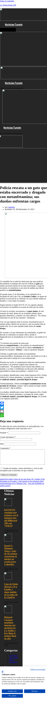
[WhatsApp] (23, 415)
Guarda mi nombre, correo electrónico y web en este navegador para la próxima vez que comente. (21, 469)
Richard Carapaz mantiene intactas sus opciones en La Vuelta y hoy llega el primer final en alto (10, 628)
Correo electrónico (8, 437)
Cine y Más (13, 658)
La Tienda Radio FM (8, 5)
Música (12, 660)
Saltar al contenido (7, 1)
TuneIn (19, 24)
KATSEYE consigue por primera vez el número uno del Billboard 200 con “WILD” (11, 518)
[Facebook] (23, 404)
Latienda (11, 207)
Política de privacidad (37, 669)
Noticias (9, 24)
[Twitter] (23, 407)
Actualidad (13, 656)
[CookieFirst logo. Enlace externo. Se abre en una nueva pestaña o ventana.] (3, 672)
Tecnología (13, 662)
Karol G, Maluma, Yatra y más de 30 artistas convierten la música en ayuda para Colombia (10, 555)
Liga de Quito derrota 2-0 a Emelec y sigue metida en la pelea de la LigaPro (11, 591)
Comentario (5, 448)
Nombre (4, 433)
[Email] (23, 411)
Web (1, 444)
